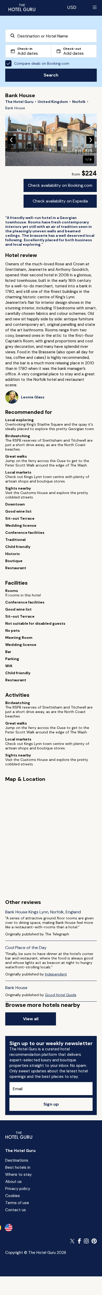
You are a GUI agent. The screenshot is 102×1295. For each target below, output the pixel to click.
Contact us (15, 1209)
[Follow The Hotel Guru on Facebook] (79, 1241)
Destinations (16, 1160)
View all (30, 1019)
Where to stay (18, 1174)
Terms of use (17, 1202)
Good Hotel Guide (60, 994)
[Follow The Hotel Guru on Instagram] (86, 1241)
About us (13, 1181)
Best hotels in (17, 1167)
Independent (56, 974)
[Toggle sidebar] (95, 7)
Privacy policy (17, 1188)
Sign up (51, 1104)
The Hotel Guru (20, 1150)
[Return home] (21, 7)
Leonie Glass (32, 397)
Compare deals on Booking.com (41, 63)
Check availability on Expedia (60, 201)
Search (51, 75)
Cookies (12, 1195)
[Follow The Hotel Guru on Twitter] (72, 1241)
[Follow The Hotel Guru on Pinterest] (94, 1241)
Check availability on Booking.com (60, 185)
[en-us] (8, 1227)
